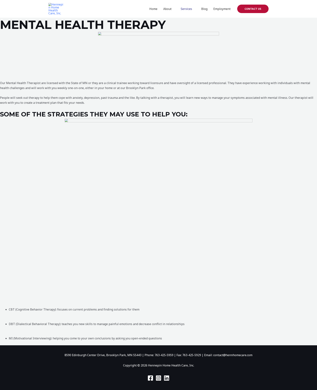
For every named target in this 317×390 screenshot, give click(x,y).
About (167, 9)
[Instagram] (158, 378)
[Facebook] (150, 378)
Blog (204, 9)
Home (153, 9)
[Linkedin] (167, 378)
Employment (222, 9)
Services (186, 9)
